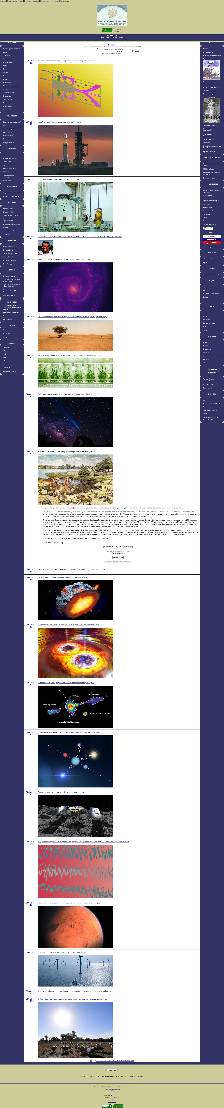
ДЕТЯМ (12, 326)
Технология (206, 214)
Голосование (45, 1)
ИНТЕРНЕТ (212, 373)
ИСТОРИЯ (12, 202)
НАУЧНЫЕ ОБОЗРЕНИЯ (212, 158)
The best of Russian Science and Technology (211, 418)
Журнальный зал (8, 110)
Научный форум (8, 250)
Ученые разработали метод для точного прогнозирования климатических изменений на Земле (75, 991)
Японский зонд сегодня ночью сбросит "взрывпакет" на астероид (64, 792)
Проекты (205, 346)
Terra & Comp (57, 543)
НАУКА (212, 42)
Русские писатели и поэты (211, 356)
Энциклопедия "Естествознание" (208, 135)
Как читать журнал (209, 323)
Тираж (205, 330)
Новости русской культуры (11, 49)
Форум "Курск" (8, 257)
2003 (4, 351)
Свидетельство (109, 46)
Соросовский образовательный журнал (211, 199)
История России (8, 209)
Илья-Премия (7, 320)
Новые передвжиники (10, 158)
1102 (98, 1061)
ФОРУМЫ (12, 240)
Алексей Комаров (114, 1097)
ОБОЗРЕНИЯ (12, 116)
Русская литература (209, 224)
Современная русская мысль (12, 193)
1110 (130, 1061)
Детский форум (8, 264)
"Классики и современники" (12, 122)
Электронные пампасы (10, 330)
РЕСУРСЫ (212, 336)
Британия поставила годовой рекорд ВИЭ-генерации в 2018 (62, 952)
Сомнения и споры (9, 93)
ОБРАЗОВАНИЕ (212, 184)
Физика (205, 217)
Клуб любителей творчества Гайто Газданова (12, 285)
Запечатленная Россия (10, 231)
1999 (4, 364)
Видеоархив (7, 181)
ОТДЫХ (212, 281)
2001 (4, 357)
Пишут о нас (207, 326)
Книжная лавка (7, 106)
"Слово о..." (6, 125)
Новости (35, 1)
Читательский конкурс (10, 316)
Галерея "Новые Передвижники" (112, 1089)
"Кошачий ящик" (8, 135)
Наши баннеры (207, 388)
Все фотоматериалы (9, 371)
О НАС (212, 307)
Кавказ (5, 69)
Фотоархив (6, 367)
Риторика (6, 172)
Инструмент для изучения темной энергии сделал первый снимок (64, 259)
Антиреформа (207, 195)
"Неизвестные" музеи (10, 168)
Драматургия (7, 82)
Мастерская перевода (10, 295)
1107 (118, 1061)
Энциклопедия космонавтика (207, 130)
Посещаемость (207, 349)
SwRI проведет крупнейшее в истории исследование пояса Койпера (65, 394)
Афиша (5, 52)
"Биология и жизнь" (209, 178)
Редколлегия (207, 313)
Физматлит (206, 143)
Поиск (205, 342)
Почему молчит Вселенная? (212, 55)
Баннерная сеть (208, 384)
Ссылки (117, 1086)
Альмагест (6, 227)
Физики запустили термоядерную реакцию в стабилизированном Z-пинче (67, 61)
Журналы (206, 352)
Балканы (5, 72)
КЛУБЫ (12, 270)
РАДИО (212, 269)
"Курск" (5, 65)
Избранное (206, 359)
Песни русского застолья (211, 294)
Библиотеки (206, 363)
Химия (205, 221)
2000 (4, 361)
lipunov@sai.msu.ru (135, 1076)
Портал (3, 1)
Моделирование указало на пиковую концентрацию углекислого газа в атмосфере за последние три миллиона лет (83, 842)
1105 (110, 1061)
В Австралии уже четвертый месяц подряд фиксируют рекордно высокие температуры (72, 999)
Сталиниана (6, 234)
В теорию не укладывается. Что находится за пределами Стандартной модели (69, 732)
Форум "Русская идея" (10, 253)
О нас (20, 1)
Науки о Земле (207, 207)
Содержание (12, 1)
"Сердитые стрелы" (9, 143)
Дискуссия (64, 1)
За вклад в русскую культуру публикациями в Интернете (12, 307)
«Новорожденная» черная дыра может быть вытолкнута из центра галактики (68, 625)
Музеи (205, 287)
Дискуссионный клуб (10, 247)
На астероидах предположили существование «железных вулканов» (65, 577)
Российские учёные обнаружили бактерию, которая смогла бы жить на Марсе (69, 903)
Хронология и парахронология (8, 220)
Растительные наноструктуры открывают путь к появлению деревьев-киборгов (70, 355)
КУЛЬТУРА (12, 149)
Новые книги (7, 96)
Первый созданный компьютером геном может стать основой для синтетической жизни (73, 569)
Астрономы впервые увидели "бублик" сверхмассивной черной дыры (66, 683)
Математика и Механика (211, 211)
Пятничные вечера (9, 276)
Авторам (205, 316)
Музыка (5, 165)
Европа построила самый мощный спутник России (58, 179)
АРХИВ (12, 343)
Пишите (27, 1)
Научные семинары (209, 152)
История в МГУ (8, 212)
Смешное (206, 301)
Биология (206, 204)
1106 (114, 1061)
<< (91, 1061)
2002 (4, 354)
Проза (5, 76)
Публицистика (7, 62)
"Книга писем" (7, 132)
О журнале (206, 320)
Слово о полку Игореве (10, 215)
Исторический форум (10, 260)
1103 (102, 1061)
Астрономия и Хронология (11, 224)
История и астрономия (210, 87)
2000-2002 (211, 97)
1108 (122, 1061)
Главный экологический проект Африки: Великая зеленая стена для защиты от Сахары (72, 317)
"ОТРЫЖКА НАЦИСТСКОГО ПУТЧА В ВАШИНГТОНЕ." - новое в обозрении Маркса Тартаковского (80, 237)
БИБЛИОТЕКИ (212, 253)
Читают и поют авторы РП (211, 275)
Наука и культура (208, 94)
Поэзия (5, 79)
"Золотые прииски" (9, 139)
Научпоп (205, 263)
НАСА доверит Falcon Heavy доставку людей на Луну (59, 122)
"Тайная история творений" (12, 129)
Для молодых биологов (212, 247)
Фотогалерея (7, 161)
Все (204, 400)
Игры (204, 290)
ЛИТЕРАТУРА (12, 42)
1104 (106, 1061)
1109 (126, 1061)
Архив (112, 1086)
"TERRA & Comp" (208, 169)
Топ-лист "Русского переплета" (209, 380)
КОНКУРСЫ (12, 302)
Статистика (122, 1086)
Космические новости (210, 125)
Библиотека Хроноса (209, 259)
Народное (206, 297)
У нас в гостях (7, 99)
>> (133, 1061)
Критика (5, 89)
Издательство (7, 103)
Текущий (6, 347)
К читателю (6, 55)
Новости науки (207, 407)
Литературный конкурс (11, 312)
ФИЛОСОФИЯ (12, 187)
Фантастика (6, 333)
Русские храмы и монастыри (8, 176)
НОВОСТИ (212, 394)
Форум (5, 337)
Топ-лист (55, 1)
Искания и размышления (11, 86)
